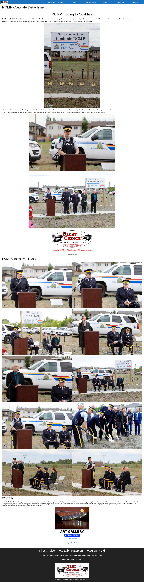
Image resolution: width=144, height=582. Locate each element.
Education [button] (135, 2)
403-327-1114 (98, 555)
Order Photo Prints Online (56, 2)
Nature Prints (120, 2)
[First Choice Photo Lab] (5, 2)
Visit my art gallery (72, 538)
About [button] (105, 2)
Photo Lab (74, 2)
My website (72, 542)
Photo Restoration (90, 2)
